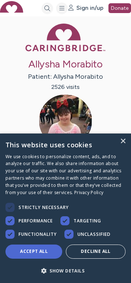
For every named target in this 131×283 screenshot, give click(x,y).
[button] (65, 270)
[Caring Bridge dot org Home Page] (65, 49)
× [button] (123, 141)
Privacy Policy (88, 192)
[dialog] (65, 208)
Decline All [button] (95, 251)
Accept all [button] (34, 251)
